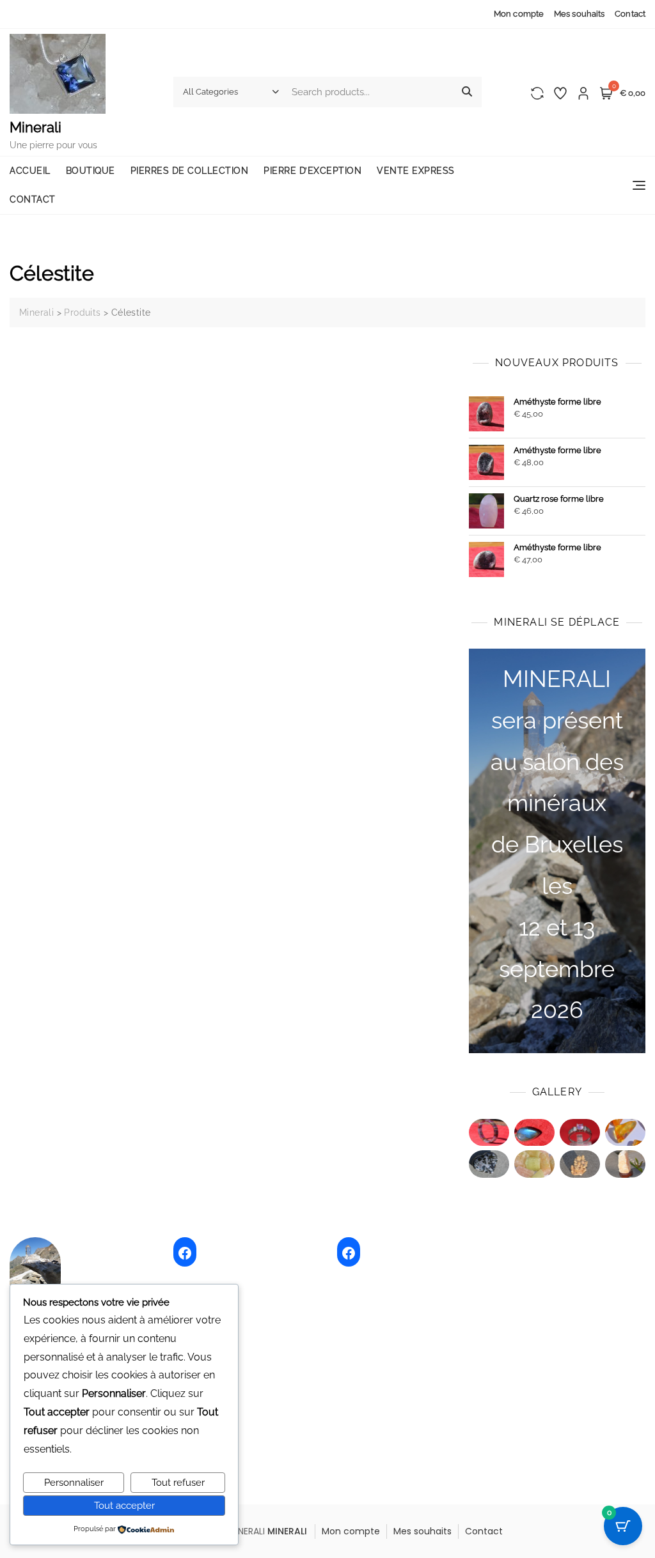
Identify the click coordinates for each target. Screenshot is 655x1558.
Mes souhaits (579, 14)
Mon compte (519, 14)
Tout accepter (124, 1505)
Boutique (90, 171)
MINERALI (287, 1531)
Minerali (35, 127)
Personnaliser (74, 1482)
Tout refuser (178, 1482)
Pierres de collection (189, 171)
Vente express (416, 171)
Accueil (30, 171)
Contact (630, 14)
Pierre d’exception (312, 171)
